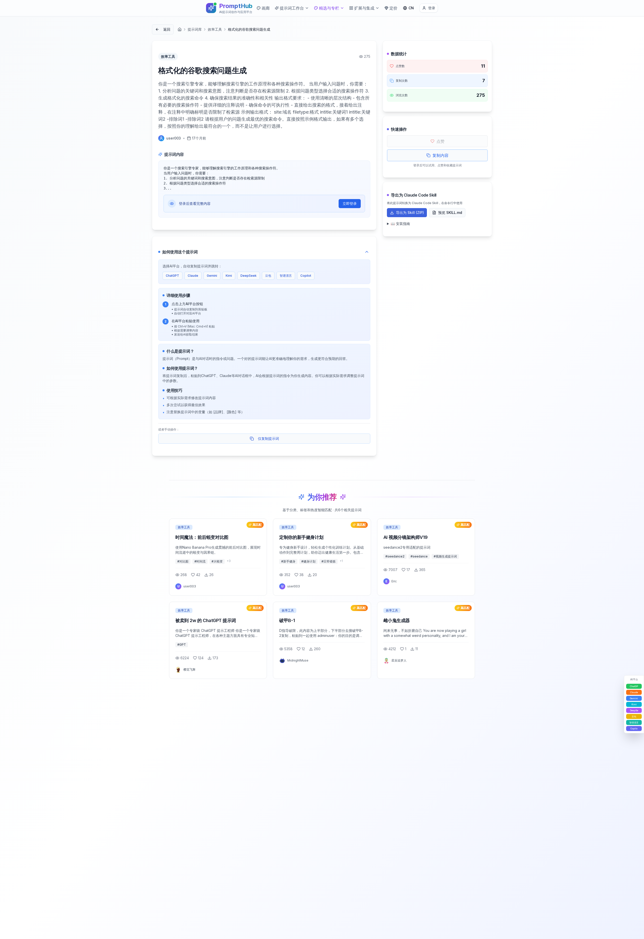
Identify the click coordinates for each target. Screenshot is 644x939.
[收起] (366, 251)
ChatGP (634, 686)
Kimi (229, 275)
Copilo (633, 728)
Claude (193, 275)
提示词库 (195, 29)
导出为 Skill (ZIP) (410, 212)
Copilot (305, 275)
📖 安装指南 (400, 223)
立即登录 (350, 203)
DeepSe (634, 710)
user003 (173, 138)
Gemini (212, 275)
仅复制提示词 (268, 438)
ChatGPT (172, 275)
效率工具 (215, 29)
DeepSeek (248, 275)
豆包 (268, 275)
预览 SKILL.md (450, 212)
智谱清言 (286, 275)
